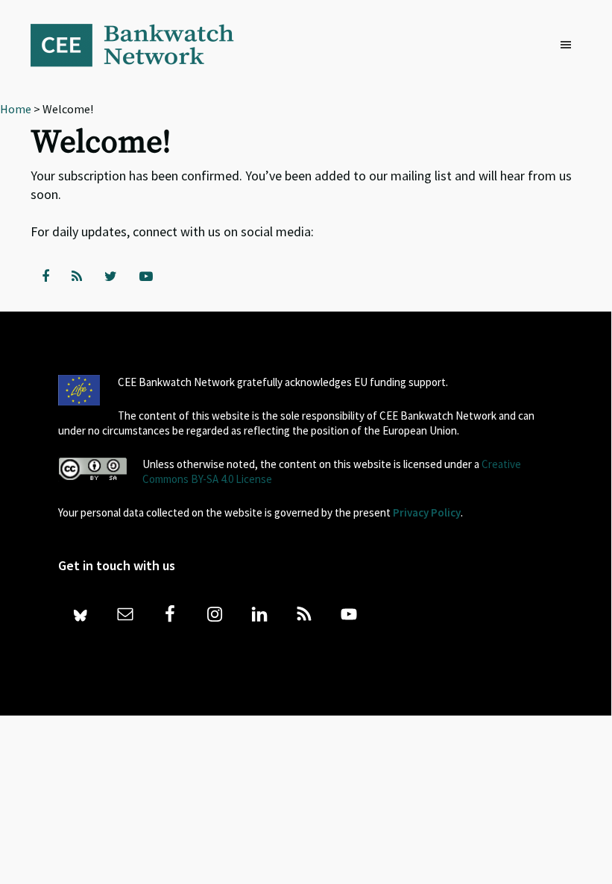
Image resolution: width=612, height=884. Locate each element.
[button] (569, 45)
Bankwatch (142, 45)
